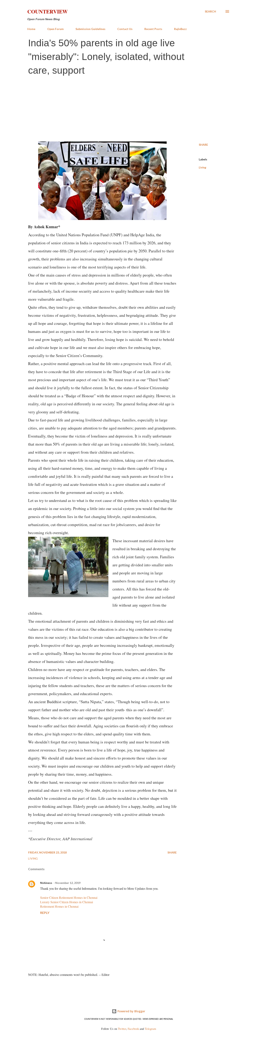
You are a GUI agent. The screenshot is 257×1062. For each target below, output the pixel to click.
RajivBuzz (180, 29)
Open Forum (55, 29)
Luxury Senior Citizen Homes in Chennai (66, 902)
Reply (44, 912)
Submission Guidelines (90, 29)
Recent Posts (153, 29)
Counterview (47, 11)
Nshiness (46, 882)
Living (202, 167)
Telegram (150, 1029)
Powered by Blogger (131, 1011)
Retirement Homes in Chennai (59, 906)
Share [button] (203, 144)
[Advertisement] (128, 109)
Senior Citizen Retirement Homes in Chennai (68, 897)
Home (31, 29)
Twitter (122, 1029)
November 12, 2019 (68, 882)
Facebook (133, 1029)
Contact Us (125, 29)
